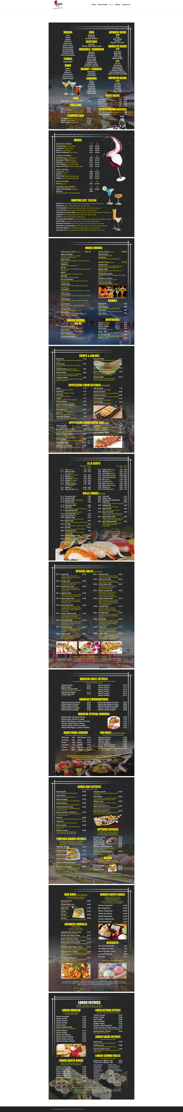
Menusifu (61, 1109)
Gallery (117, 4)
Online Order (103, 4)
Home (94, 4)
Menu (111, 4)
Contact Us (126, 4)
